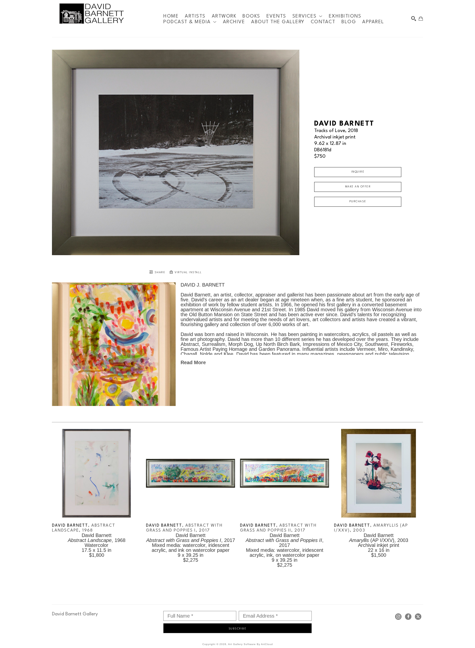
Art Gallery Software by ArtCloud (250, 644)
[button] (307, 16)
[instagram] (398, 616)
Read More (193, 362)
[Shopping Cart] (421, 18)
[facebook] (408, 616)
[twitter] (418, 616)
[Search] (413, 18)
